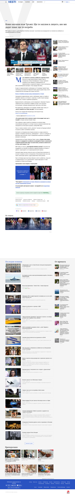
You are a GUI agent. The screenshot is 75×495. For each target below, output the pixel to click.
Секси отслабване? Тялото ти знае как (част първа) (29, 474)
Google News (31, 210)
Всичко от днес (29, 443)
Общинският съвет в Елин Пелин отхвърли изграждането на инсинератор (37, 265)
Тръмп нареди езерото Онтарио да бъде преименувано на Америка (63, 48)
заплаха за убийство (28, 199)
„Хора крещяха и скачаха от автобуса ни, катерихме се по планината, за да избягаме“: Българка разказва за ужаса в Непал (64, 331)
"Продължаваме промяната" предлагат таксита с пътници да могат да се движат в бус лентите (37, 317)
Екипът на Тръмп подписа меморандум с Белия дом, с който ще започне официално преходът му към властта (45, 226)
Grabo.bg (52, 483)
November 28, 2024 (30, 115)
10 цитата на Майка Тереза (28, 458)
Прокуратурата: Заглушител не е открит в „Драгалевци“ (36, 369)
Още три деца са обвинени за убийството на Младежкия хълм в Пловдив (36, 348)
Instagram (45, 210)
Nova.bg (50, 481)
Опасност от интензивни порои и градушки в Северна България (64, 340)
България (27, 1)
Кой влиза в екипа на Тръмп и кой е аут (23, 171)
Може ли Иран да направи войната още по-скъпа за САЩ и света (63, 96)
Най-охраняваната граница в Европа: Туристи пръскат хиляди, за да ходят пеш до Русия (64, 103)
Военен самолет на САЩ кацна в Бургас (32, 379)
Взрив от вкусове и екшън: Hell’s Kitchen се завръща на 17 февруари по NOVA (12, 460)
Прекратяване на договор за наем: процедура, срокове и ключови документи (63, 68)
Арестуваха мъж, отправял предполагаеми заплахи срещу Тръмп (34, 227)
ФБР (48, 200)
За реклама (40, 487)
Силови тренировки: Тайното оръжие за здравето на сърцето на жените (35, 411)
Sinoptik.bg (47, 483)
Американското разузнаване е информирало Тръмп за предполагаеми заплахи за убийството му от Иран (22, 225)
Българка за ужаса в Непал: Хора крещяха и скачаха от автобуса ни (63, 41)
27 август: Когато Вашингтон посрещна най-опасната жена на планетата (63, 82)
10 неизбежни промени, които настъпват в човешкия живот (12, 474)
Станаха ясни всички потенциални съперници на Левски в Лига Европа (64, 315)
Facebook (38, 210)
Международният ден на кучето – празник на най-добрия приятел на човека (65, 266)
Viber (18, 210)
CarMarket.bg (63, 481)
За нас (35, 487)
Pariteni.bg (57, 483)
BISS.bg (68, 481)
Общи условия (46, 487)
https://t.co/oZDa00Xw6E (21, 113)
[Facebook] (69, 488)
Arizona (33, 200)
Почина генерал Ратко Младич (30, 432)
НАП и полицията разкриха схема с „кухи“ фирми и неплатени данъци (35, 327)
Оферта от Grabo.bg (25, 287)
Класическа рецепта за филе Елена (45, 459)
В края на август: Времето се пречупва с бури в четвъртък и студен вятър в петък (63, 89)
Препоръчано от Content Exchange (47, 478)
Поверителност (53, 487)
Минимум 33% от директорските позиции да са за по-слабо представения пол (37, 296)
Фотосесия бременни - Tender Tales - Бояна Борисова (35, 285)
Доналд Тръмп (19, 199)
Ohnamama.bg (41, 483)
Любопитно (39, 1)
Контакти (68, 487)
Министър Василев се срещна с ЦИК (31, 306)
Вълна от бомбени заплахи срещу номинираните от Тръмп (10, 227)
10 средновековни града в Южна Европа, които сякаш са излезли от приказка (64, 306)
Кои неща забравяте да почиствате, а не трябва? (44, 474)
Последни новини (13, 262)
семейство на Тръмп (41, 200)
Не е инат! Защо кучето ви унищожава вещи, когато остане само (63, 75)
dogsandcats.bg (60, 77)
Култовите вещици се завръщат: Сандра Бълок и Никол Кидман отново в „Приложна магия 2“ (64, 298)
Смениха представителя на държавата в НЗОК (34, 337)
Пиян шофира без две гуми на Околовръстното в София (36, 400)
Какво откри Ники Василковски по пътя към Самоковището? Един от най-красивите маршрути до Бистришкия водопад (65, 282)
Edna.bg (62, 483)
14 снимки (22, 174)
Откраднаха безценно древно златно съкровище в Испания (37, 422)
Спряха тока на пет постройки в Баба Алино (33, 390)
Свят (33, 1)
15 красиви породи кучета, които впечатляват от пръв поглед (64, 274)
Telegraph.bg (67, 483)
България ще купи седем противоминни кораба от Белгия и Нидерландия (37, 276)
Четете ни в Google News (14, 487)
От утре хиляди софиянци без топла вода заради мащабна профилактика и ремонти (63, 55)
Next (51, 72)
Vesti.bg (12, 2)
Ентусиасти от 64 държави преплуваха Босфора (65, 291)
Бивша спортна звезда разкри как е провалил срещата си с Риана (37, 359)
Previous (5, 72)
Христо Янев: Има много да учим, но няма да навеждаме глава (64, 323)
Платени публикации (61, 487)
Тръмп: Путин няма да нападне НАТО (63, 61)
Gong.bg (39, 481)
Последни (20, 1)
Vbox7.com (35, 481)
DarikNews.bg (45, 481)
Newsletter (24, 210)
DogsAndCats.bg (57, 481)
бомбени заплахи (26, 200)
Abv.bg (30, 481)
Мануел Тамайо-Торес (38, 199)
